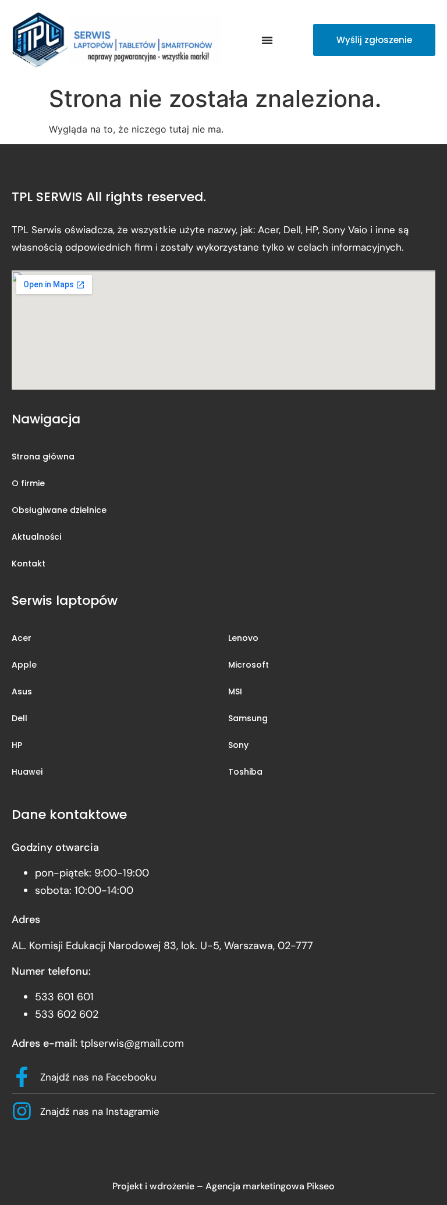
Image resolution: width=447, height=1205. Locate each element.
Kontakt (28, 563)
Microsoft (248, 665)
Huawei (27, 772)
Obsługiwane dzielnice (59, 510)
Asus (22, 691)
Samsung (248, 718)
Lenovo (243, 638)
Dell (19, 718)
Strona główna (43, 456)
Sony (238, 745)
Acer (21, 638)
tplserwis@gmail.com (132, 1043)
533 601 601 (64, 997)
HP (17, 745)
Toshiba (245, 772)
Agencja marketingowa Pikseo (270, 1186)
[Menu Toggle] (267, 40)
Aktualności (36, 537)
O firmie (28, 483)
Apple (24, 665)
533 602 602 (66, 1014)
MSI (235, 691)
